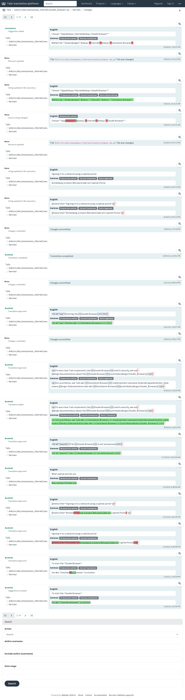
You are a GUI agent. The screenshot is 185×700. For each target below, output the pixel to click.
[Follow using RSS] (180, 10)
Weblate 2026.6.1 (69, 695)
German (77, 9)
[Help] (179, 3)
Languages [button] (116, 3)
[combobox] (60, 3)
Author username (14, 641)
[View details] (179, 24)
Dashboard (86, 3)
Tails (8, 9)
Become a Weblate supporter (121, 695)
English (54, 29)
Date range (10, 666)
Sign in (170, 3)
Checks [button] (130, 3)
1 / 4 (18, 17)
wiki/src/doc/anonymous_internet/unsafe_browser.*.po (41, 9)
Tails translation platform (23, 3)
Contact (88, 695)
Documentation (100, 695)
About (80, 695)
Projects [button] (100, 3)
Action (8, 628)
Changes (88, 9)
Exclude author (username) (19, 653)
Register (158, 3)
